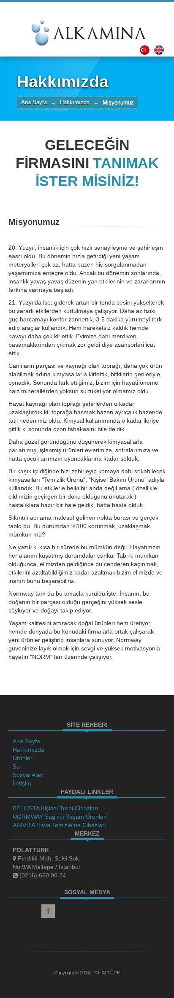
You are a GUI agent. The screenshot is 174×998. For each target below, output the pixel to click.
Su (16, 766)
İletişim (22, 783)
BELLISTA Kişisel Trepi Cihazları (55, 808)
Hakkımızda (28, 749)
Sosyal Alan (28, 774)
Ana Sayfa (34, 102)
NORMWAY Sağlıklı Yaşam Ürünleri (60, 816)
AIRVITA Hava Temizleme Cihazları (59, 825)
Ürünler (23, 758)
